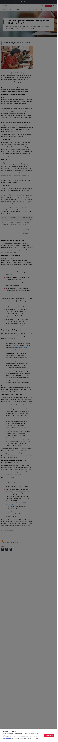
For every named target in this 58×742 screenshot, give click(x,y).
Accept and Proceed (49, 735)
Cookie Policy (7, 738)
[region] (28, 735)
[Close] (55, 732)
